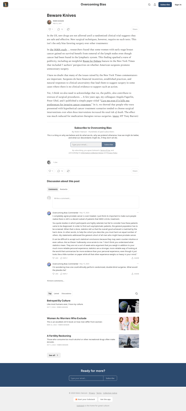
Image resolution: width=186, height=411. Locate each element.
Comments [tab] (52, 189)
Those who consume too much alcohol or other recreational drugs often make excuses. (81, 340)
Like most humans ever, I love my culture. (65, 304)
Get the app (105, 399)
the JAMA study (58, 49)
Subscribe (165, 4)
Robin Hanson (58, 21)
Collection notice (110, 393)
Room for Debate (92, 61)
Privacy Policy (112, 153)
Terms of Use (105, 150)
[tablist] (58, 189)
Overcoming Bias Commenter (65, 212)
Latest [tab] (56, 293)
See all (52, 355)
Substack (80, 405)
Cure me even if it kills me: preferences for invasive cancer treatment (88, 102)
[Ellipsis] (138, 212)
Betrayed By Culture (58, 300)
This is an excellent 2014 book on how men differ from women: (74, 322)
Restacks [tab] (63, 189)
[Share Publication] (154, 4)
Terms (99, 393)
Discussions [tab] (66, 293)
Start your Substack (86, 399)
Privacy (92, 393)
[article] (93, 306)
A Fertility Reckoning (59, 335)
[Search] (149, 4)
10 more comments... (55, 281)
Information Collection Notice (92, 153)
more (116, 116)
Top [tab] (49, 293)
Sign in (178, 4)
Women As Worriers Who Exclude (66, 318)
